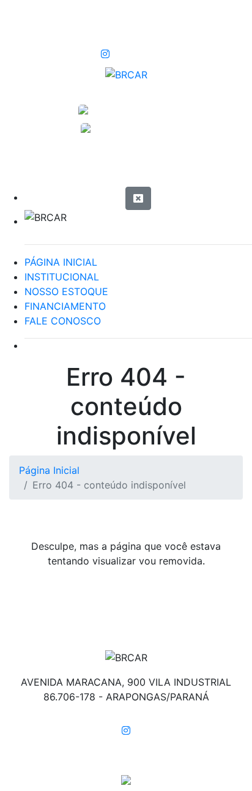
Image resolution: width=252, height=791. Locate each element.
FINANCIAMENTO (65, 306)
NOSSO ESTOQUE (66, 291)
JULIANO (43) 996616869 (126, 129)
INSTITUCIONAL (61, 277)
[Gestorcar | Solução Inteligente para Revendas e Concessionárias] (126, 779)
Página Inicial (49, 470)
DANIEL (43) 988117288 (126, 111)
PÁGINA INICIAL (60, 262)
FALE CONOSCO (62, 321)
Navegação (70, 166)
